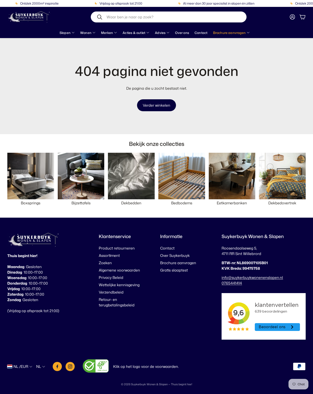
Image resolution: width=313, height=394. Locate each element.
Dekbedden (131, 202)
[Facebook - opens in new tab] (57, 366)
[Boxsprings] (30, 176)
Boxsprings (30, 202)
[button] (168, 17)
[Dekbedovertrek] (282, 176)
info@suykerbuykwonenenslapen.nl (252, 277)
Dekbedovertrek (282, 202)
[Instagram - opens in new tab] (70, 366)
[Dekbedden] (131, 176)
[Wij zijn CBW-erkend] (96, 366)
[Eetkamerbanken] (232, 176)
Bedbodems (181, 202)
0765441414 (232, 283)
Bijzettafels (81, 202)
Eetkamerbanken (232, 202)
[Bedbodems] (181, 176)
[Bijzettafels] (81, 176)
